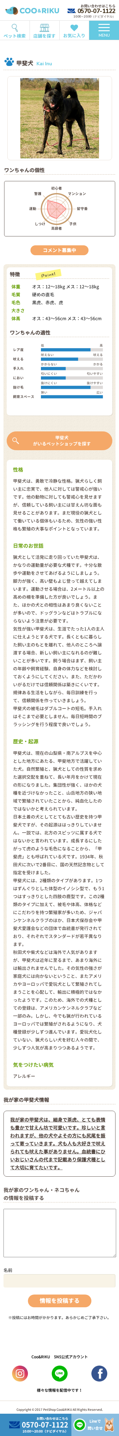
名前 (7, 1270)
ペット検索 (14, 36)
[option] (59, 118)
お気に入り (74, 35)
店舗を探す (44, 36)
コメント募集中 (59, 250)
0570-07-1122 (96, 11)
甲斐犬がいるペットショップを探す (62, 441)
